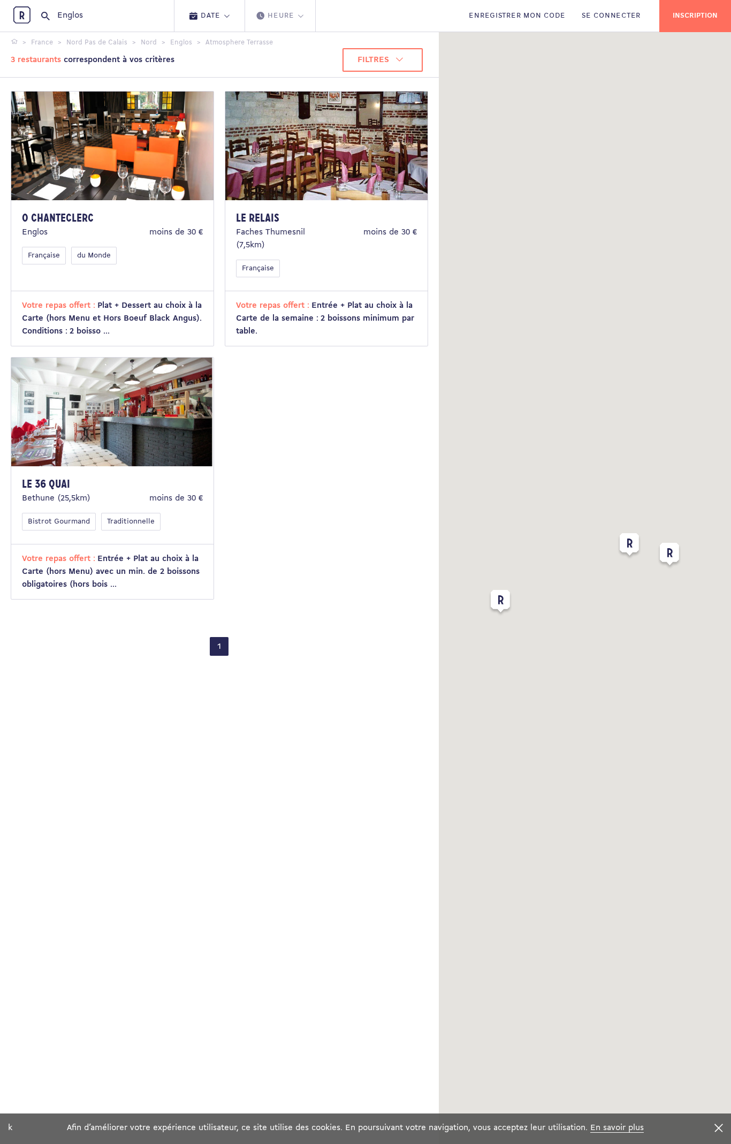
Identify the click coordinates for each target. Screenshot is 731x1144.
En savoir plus (617, 1128)
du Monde (94, 256)
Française (44, 256)
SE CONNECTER (611, 16)
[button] (629, 546)
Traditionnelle (131, 522)
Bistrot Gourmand (59, 522)
